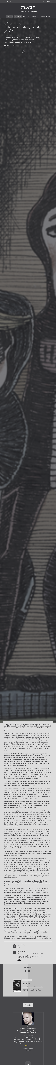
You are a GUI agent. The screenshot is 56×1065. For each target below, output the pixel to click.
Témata (17, 16)
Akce (29, 16)
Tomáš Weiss (38, 990)
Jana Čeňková (31, 986)
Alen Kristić (25, 986)
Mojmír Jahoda (39, 988)
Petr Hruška (31, 989)
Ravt (24, 16)
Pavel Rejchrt (25, 989)
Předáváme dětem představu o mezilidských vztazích (28, 1032)
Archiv (48, 16)
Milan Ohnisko (32, 988)
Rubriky (9, 16)
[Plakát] (28, 1018)
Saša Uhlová (31, 990)
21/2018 (26, 983)
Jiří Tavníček (25, 988)
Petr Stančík (37, 989)
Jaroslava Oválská (39, 986)
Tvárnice (42, 16)
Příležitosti (35, 16)
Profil (19, 947)
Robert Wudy (25, 990)
